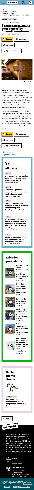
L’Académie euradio (18, 462)
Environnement (11, 397)
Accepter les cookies (21, 487)
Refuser (7, 487)
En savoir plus (27, 484)
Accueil (4, 10)
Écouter (9, 39)
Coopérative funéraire (9, 155)
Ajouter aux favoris (13, 51)
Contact (14, 458)
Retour (8, 419)
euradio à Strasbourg (9, 13)
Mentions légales (17, 464)
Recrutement (16, 460)
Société (4, 19)
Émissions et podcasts (9, 11)
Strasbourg (13, 19)
